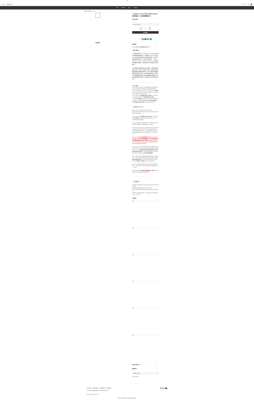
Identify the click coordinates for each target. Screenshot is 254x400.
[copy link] (151, 39)
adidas (94, 11)
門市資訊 (135, 7)
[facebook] (145, 39)
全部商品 (85, 11)
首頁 (117, 7)
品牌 (129, 7)
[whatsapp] (148, 39)
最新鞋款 (90, 11)
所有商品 (123, 7)
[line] (143, 39)
